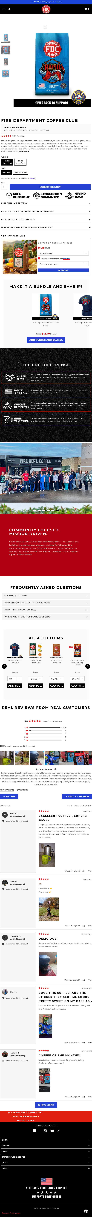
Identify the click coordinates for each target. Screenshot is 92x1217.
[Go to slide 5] (53, 510)
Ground (7, 172)
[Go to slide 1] (34, 510)
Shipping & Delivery (15, 596)
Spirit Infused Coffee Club (56, 661)
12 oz (7, 162)
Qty (3, 182)
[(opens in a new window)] (58, 1131)
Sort (70, 806)
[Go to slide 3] (44, 510)
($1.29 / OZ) (20, 163)
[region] (46, 758)
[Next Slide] (90, 758)
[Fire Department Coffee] (46, 9)
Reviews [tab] (7, 790)
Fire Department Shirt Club (15, 661)
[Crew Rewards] (82, 9)
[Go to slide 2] (39, 510)
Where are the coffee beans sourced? (27, 617)
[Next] (87, 666)
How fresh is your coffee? (20, 610)
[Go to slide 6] (57, 510)
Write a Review (80, 797)
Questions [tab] (22, 790)
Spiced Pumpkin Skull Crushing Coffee (77, 662)
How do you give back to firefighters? (27, 603)
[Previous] (45, 27)
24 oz (20, 162)
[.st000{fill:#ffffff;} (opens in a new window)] (34, 1132)
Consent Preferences (11, 1213)
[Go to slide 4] (48, 510)
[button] (46, 136)
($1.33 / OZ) (7, 163)
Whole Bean (20, 172)
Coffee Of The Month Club (55, 243)
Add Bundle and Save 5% (46, 340)
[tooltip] (55, 769)
